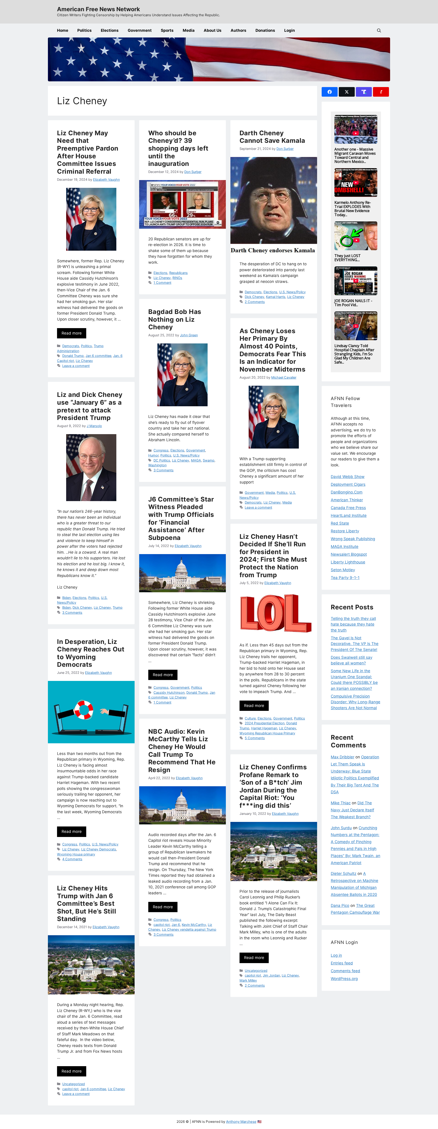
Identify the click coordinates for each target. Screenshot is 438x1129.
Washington (157, 465)
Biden (66, 598)
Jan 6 (176, 925)
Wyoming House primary (76, 854)
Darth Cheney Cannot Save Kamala (272, 137)
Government (140, 30)
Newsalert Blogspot (349, 554)
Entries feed (342, 963)
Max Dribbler (342, 757)
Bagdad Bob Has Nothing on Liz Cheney (174, 319)
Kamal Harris (275, 297)
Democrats (70, 346)
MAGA (196, 460)
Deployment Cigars (348, 484)
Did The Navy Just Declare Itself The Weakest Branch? (352, 810)
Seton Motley (343, 570)
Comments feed (345, 971)
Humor (153, 455)
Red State (340, 523)
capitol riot (162, 925)
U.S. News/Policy (292, 292)
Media (189, 30)
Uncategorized (256, 970)
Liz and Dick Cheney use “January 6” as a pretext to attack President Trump (90, 406)
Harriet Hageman (264, 728)
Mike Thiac (341, 803)
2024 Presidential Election (264, 723)
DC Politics (162, 460)
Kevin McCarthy (194, 925)
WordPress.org (344, 978)
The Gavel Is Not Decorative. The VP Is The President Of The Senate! (354, 644)
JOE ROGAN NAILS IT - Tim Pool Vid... (353, 303)
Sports (167, 30)
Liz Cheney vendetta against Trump (189, 929)
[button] (379, 30)
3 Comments (164, 470)
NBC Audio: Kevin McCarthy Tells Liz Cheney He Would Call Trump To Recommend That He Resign (182, 751)
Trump (118, 607)
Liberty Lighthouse (348, 562)
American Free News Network (98, 9)
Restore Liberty (345, 531)
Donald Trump (73, 356)
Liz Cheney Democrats (98, 849)
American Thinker (347, 500)
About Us (213, 30)
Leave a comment (76, 366)
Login (289, 30)
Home (62, 30)
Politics (84, 30)
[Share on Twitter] (347, 92)
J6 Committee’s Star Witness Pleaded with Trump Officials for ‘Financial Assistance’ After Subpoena (181, 518)
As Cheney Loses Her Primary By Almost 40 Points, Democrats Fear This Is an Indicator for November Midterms (273, 350)
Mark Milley (248, 980)
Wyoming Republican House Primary (267, 733)
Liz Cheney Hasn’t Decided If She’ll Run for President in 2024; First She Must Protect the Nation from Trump (273, 556)
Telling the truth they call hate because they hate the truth (353, 624)
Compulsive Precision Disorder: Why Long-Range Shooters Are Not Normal (355, 702)
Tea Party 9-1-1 (345, 577)
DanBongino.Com (346, 492)
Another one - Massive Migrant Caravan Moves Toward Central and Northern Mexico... (355, 155)
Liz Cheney (84, 361)
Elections (110, 30)
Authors (238, 30)
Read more (72, 333)
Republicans (178, 273)
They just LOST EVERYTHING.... (347, 258)
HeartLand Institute (349, 515)
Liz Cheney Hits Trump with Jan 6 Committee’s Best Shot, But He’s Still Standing (86, 903)
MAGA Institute (344, 546)
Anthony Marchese (241, 1121)
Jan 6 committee (98, 356)
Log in (336, 955)
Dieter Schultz (343, 873)
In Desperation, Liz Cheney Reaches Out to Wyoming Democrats (90, 653)
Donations (265, 30)
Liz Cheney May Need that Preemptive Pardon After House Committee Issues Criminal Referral (87, 152)
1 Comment (162, 282)
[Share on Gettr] (381, 92)
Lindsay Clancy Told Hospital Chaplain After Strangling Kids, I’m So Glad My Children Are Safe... (354, 354)
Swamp (208, 460)
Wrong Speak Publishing (353, 539)
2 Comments (255, 302)
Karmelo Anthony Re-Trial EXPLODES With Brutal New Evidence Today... (352, 208)
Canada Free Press (348, 507)
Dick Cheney (254, 297)
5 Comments (255, 738)
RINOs (177, 278)
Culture (250, 718)
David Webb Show (348, 476)
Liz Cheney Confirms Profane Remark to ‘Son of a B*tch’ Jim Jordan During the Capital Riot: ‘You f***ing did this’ (273, 786)
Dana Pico (340, 905)
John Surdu (341, 828)
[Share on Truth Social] (364, 92)
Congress (161, 450)
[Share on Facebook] (330, 92)
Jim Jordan (271, 975)
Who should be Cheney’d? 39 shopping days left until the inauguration (178, 148)
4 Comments (72, 859)
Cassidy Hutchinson (169, 692)
